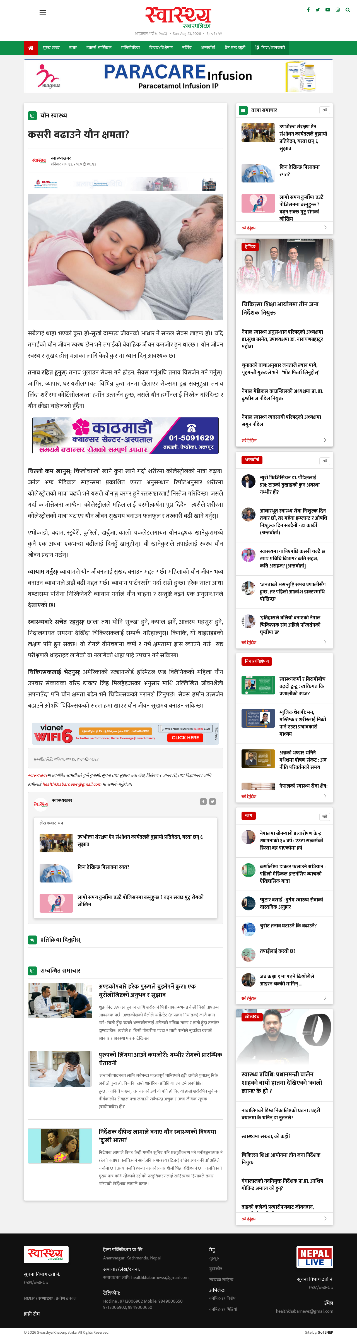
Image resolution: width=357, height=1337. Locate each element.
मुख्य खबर (51, 48)
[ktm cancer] (125, 460)
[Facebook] (308, 10)
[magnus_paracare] (178, 91)
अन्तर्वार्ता (208, 48)
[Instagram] (338, 10)
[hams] (125, 189)
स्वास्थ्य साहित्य (221, 1280)
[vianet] (125, 743)
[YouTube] (328, 10)
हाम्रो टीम (32, 1314)
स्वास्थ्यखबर (37, 775)
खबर (73, 48)
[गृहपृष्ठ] (31, 48)
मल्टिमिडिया (130, 48)
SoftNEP (325, 1332)
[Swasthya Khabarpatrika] (178, 17)
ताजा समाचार (264, 110)
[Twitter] (318, 10)
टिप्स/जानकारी (272, 48)
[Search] (348, 10)
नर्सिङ (187, 48)
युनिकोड (215, 1269)
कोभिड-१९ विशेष (222, 1298)
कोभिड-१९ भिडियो (223, 1309)
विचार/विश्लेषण (161, 48)
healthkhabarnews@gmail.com (72, 784)
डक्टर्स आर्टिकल (99, 48)
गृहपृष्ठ (214, 1258)
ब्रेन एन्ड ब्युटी (235, 48)
